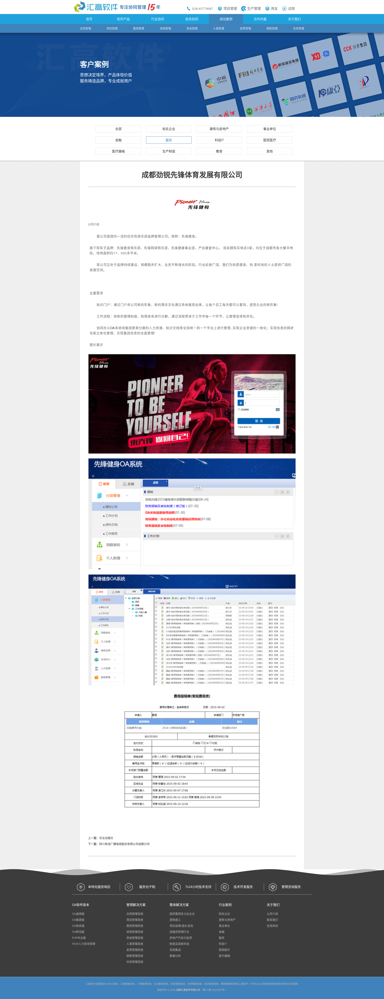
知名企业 (168, 129)
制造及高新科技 (179, 944)
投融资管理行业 (179, 932)
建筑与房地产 (219, 129)
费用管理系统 (134, 926)
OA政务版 (78, 926)
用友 (274, 9)
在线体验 (272, 926)
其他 (269, 151)
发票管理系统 (134, 950)
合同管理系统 (134, 914)
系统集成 (175, 950)
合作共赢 (260, 19)
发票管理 (245, 28)
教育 (219, 151)
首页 (89, 19)
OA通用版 (78, 914)
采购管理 (165, 28)
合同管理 (85, 28)
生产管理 (254, 9)
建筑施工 (175, 920)
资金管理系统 (134, 938)
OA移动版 (78, 932)
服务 (169, 140)
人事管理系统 (134, 944)
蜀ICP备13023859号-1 (215, 990)
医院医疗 (269, 140)
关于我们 (294, 19)
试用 (291, 9)
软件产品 (123, 19)
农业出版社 (106, 838)
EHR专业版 (79, 938)
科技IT (219, 140)
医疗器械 (118, 151)
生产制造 (168, 151)
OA (112, 328)
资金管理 (192, 28)
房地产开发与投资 (181, 938)
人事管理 (218, 28)
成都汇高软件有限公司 (188, 990)
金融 (118, 140)
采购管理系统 (134, 932)
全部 (118, 129)
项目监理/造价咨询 (181, 926)
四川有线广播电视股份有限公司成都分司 (124, 844)
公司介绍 (272, 914)
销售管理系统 (134, 956)
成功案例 (226, 19)
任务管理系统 (134, 962)
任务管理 (298, 28)
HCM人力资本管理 (83, 944)
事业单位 (269, 129)
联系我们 (272, 920)
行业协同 (157, 19)
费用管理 (138, 28)
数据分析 (175, 956)
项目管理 (230, 9)
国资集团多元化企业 (182, 914)
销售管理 (272, 28)
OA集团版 (78, 920)
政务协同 (191, 19)
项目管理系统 (134, 920)
